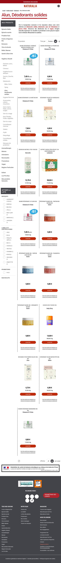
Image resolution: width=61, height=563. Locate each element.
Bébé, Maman (6, 50)
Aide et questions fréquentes (47, 539)
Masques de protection (7, 144)
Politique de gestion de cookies (47, 558)
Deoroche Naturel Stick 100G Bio (28, 149)
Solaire (5, 129)
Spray (6, 87)
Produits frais (6, 36)
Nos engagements (44, 529)
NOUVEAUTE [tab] (6, 278)
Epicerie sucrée (7, 32)
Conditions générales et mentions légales (15, 558)
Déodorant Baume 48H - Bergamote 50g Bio (28, 306)
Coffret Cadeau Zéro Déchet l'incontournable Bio (49, 150)
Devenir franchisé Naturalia (47, 522)
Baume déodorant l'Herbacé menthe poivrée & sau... (28, 46)
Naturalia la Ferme (44, 514)
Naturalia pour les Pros (46, 511)
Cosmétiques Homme (7, 125)
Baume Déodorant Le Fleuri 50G (28, 201)
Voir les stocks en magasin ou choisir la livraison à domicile (28, 89)
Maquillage (6, 135)
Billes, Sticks (8, 84)
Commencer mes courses (30, 1)
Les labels (23, 511)
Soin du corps (7, 121)
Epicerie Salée (6, 29)
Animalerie (5, 155)
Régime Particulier (6, 549)
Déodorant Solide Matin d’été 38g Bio (49, 357)
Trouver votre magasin (45, 509)
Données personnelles (32, 558)
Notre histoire (43, 525)
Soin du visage (7, 113)
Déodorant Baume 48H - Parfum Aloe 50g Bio (28, 254)
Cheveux (5, 68)
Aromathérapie (7, 148)
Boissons (5, 44)
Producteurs (24, 516)
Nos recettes (24, 518)
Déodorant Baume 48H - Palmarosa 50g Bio (50, 254)
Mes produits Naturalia (6, 180)
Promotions (5, 161)
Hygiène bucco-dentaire (8, 72)
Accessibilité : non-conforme (47, 550)
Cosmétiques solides (7, 139)
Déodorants (16, 10)
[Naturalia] (30, 6)
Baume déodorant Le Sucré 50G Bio (28, 97)
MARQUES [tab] (5, 196)
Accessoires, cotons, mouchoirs (7, 102)
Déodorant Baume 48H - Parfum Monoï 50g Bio (50, 202)
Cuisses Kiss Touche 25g (50, 305)
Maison (4, 151)
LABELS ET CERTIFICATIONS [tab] (7, 228)
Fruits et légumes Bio (7, 509)
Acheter (27, 83)
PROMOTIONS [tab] (6, 269)
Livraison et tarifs (44, 535)
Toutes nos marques (26, 523)
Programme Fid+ (44, 532)
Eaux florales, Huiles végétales (8, 117)
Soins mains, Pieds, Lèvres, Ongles (7, 108)
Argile (5, 132)
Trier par (42, 41)
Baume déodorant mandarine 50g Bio (27, 409)
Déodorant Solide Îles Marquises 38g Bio (49, 98)
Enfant (4, 172)
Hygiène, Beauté (9, 10)
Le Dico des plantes (25, 514)
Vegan (4, 164)
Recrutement (43, 520)
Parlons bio (24, 509)
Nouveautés (6, 158)
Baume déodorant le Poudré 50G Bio (50, 46)
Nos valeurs (43, 527)
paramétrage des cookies (50, 495)
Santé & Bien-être (6, 528)
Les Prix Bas (6, 176)
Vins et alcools (6, 47)
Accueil (3, 10)
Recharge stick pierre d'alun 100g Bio (28, 357)
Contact (42, 542)
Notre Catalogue (25, 521)
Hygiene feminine (8, 97)
